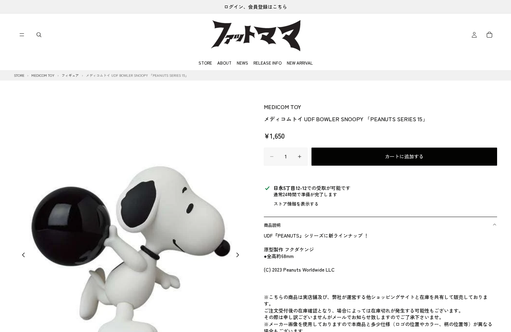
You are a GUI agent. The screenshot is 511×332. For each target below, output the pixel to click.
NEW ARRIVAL (300, 63)
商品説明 (272, 225)
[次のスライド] (239, 256)
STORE (205, 63)
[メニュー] (22, 35)
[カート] (489, 34)
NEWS (242, 63)
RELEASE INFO (267, 63)
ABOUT (224, 63)
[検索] (39, 34)
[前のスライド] (21, 256)
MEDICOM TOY (282, 106)
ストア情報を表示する (296, 203)
